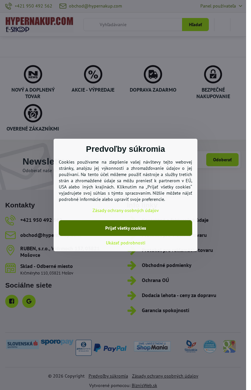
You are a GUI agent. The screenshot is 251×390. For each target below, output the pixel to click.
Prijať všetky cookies (125, 228)
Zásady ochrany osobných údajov (125, 210)
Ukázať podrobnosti (125, 243)
